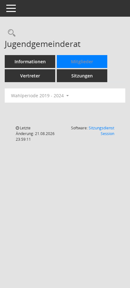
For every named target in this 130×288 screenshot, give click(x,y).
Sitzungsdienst (101, 130)
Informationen (30, 62)
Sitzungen (82, 76)
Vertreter (30, 76)
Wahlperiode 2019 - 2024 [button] (38, 96)
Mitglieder (82, 62)
